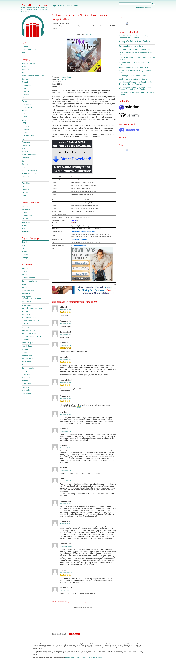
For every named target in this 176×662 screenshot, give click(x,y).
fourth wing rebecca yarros (32, 337)
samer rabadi (27, 384)
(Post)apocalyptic (28, 63)
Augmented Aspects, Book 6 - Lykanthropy (134, 49)
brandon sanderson (29, 333)
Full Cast (25, 219)
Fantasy (61, 23)
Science (25, 164)
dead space (26, 365)
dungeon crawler (28, 368)
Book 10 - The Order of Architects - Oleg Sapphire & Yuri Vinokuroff (133, 37)
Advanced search (143, 7)
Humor (24, 117)
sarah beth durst (28, 346)
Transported (56, 28)
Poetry (24, 148)
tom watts (25, 327)
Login (54, 5)
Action (24, 66)
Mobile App (101, 657)
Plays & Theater (28, 145)
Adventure (89, 26)
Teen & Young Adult (29, 49)
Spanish (25, 251)
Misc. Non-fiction (28, 136)
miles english (27, 378)
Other (24, 196)
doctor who (26, 268)
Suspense (25, 177)
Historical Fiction (28, 107)
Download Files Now (79, 245)
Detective (25, 92)
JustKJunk (88, 35)
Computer (25, 82)
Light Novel (26, 126)
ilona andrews (27, 393)
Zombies (25, 193)
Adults (24, 53)
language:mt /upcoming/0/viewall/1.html (32, 298)
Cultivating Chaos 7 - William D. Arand (133, 76)
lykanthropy (26, 284)
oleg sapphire (27, 311)
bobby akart (26, 302)
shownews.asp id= (29, 278)
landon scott (26, 305)
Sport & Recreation (29, 174)
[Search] (153, 4)
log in (73, 602)
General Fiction (27, 104)
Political (25, 152)
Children (25, 46)
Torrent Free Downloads (80, 231)
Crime (24, 88)
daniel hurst (26, 362)
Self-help (25, 167)
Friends (102, 26)
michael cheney (28, 324)
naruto (24, 287)
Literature (25, 129)
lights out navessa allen (30, 321)
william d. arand (28, 314)
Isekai (107, 26)
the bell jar (26, 352)
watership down (28, 355)
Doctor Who (26, 95)
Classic (24, 213)
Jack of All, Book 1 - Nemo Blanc (131, 46)
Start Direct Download (79, 239)
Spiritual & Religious (29, 170)
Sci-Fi (24, 161)
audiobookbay (69, 657)
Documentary (27, 216)
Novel (24, 228)
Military (24, 225)
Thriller (24, 180)
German (25, 255)
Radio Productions (29, 155)
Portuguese (26, 258)
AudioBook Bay (34, 5)
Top (114, 285)
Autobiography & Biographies (33, 76)
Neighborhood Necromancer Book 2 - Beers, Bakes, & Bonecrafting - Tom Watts (135, 88)
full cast (24, 272)
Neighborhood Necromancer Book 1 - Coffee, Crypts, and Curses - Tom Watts (136, 83)
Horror (24, 114)
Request (61, 5)
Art (23, 73)
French (24, 248)
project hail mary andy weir (32, 308)
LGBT (24, 123)
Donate (77, 5)
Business (25, 79)
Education (25, 98)
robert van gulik (27, 343)
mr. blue (25, 381)
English (24, 242)
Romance (25, 158)
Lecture (24, 120)
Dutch (24, 245)
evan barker (26, 390)
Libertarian (26, 222)
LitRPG (67, 23)
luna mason (26, 374)
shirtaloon (25, 349)
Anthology (25, 206)
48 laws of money (28, 330)
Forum (69, 5)
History (24, 110)
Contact (84, 657)
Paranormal (26, 142)
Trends (90, 657)
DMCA (95, 657)
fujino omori (26, 340)
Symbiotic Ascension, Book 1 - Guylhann (134, 79)
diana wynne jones (29, 318)
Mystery (25, 139)
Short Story (26, 231)
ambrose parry (27, 359)
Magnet (93, 231)
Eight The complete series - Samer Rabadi (135, 68)
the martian (26, 387)
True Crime (26, 183)
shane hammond (28, 290)
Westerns (25, 189)
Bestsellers (26, 209)
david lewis (26, 294)
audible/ (25, 275)
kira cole (25, 371)
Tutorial (24, 186)
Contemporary (27, 85)
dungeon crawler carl (30, 281)
